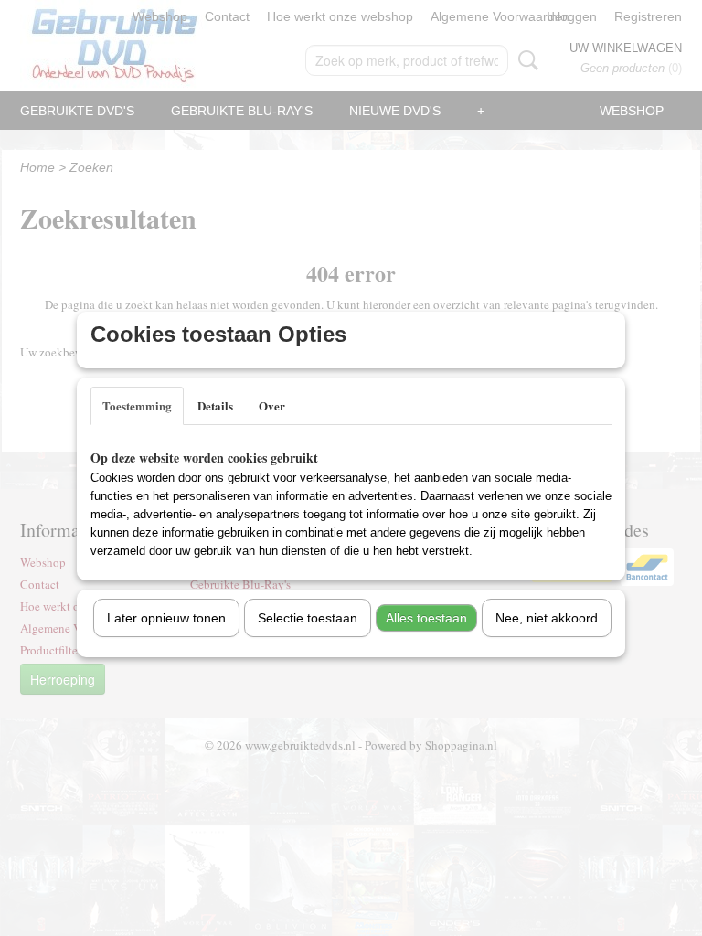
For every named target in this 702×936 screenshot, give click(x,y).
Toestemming (137, 405)
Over (272, 405)
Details (215, 405)
